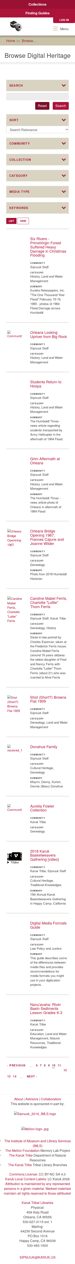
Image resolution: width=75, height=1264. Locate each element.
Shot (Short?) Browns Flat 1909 (48, 699)
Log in (64, 20)
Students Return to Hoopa (45, 384)
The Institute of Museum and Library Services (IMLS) (37, 1143)
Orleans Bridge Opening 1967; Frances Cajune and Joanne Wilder (47, 537)
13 (9, 1076)
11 (59, 1065)
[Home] (15, 26)
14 (14, 1076)
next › (32, 1076)
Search (60, 105)
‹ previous (16, 1065)
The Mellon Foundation (22, 1150)
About (18, 1099)
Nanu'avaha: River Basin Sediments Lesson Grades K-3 (46, 1008)
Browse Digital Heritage (57, 40)
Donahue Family (43, 746)
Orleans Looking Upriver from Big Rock (48, 334)
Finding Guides (37, 13)
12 (65, 1070)
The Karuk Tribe (21, 1155)
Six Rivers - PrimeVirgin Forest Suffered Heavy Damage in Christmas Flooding (48, 247)
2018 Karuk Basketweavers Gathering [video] (44, 855)
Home (10, 40)
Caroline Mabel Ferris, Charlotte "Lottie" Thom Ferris (48, 602)
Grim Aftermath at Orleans (45, 460)
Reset (42, 105)
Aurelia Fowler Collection (42, 808)
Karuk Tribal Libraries (37, 1202)
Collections (37, 4)
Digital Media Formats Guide (48, 925)
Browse (27, 40)
